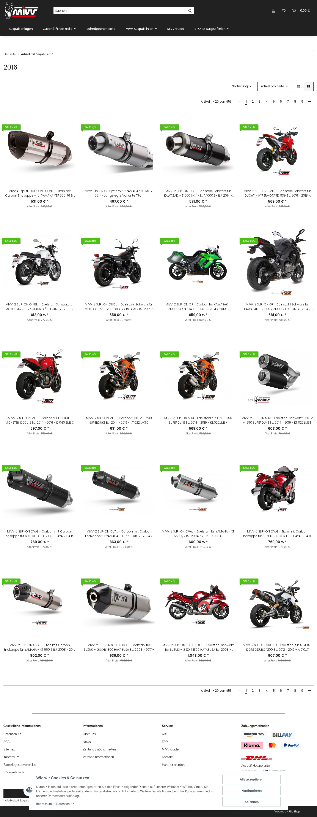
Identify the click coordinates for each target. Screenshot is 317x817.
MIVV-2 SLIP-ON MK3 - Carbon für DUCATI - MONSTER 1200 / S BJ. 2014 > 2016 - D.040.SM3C (39, 420)
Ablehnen (252, 802)
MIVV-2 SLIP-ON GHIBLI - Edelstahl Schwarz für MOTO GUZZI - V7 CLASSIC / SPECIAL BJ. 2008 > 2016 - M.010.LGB (39, 306)
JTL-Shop (294, 811)
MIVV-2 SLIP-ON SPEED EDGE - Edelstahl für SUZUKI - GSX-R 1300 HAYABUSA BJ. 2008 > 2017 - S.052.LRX (119, 647)
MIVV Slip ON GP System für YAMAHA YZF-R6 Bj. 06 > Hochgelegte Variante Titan (119, 193)
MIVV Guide (175, 29)
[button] (273, 10)
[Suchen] (190, 10)
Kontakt (167, 757)
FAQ (165, 742)
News (87, 742)
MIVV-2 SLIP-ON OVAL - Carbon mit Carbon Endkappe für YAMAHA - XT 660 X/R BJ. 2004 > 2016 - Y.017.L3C (119, 533)
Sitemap (9, 749)
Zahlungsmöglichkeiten (99, 749)
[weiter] (310, 101)
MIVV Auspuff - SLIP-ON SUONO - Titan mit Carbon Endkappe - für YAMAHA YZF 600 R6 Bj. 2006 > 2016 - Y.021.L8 (39, 193)
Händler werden (173, 764)
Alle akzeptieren (252, 779)
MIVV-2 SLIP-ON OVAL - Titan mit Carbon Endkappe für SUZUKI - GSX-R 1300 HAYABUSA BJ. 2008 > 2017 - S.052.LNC (277, 533)
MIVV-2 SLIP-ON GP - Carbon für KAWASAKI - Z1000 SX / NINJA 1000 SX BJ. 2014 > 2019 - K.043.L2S (198, 306)
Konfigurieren (252, 790)
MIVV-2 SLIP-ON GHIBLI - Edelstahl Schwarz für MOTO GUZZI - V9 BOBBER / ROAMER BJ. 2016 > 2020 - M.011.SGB (119, 306)
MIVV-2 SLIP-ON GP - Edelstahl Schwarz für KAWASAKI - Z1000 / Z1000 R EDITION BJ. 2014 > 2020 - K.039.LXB (277, 306)
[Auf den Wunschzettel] (68, 132)
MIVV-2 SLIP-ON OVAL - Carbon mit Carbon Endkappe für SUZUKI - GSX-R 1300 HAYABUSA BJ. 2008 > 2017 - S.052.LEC (39, 533)
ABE (165, 734)
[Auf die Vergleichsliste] (68, 121)
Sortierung (240, 86)
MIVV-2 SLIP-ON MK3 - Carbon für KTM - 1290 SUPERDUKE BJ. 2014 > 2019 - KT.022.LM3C (119, 420)
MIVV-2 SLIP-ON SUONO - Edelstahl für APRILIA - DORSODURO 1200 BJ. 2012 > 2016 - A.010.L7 (277, 647)
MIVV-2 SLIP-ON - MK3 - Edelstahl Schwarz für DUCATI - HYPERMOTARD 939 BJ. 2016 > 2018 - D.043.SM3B (277, 193)
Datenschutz (65, 804)
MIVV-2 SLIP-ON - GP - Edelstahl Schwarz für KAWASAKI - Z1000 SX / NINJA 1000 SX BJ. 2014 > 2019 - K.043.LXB (198, 193)
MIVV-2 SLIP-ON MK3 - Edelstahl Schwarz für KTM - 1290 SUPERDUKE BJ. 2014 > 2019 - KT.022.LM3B (277, 420)
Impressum (44, 804)
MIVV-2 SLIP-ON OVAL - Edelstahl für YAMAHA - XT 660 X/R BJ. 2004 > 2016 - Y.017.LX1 (198, 533)
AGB (6, 742)
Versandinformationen (98, 757)
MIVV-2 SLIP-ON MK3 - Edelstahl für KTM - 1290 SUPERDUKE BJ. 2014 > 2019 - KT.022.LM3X (198, 420)
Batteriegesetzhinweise (19, 764)
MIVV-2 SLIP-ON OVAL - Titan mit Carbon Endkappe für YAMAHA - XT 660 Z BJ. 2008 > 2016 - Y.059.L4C (39, 647)
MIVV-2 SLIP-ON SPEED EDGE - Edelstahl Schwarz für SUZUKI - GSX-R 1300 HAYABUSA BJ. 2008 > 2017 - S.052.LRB (198, 647)
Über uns (89, 734)
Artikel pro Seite (272, 86)
